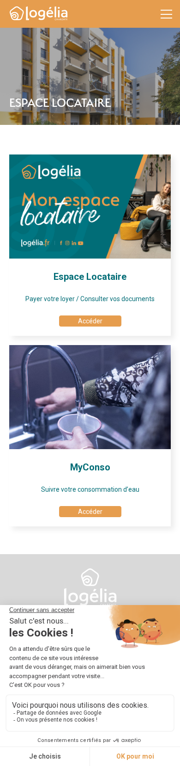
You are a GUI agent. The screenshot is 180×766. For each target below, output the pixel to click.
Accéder (90, 321)
